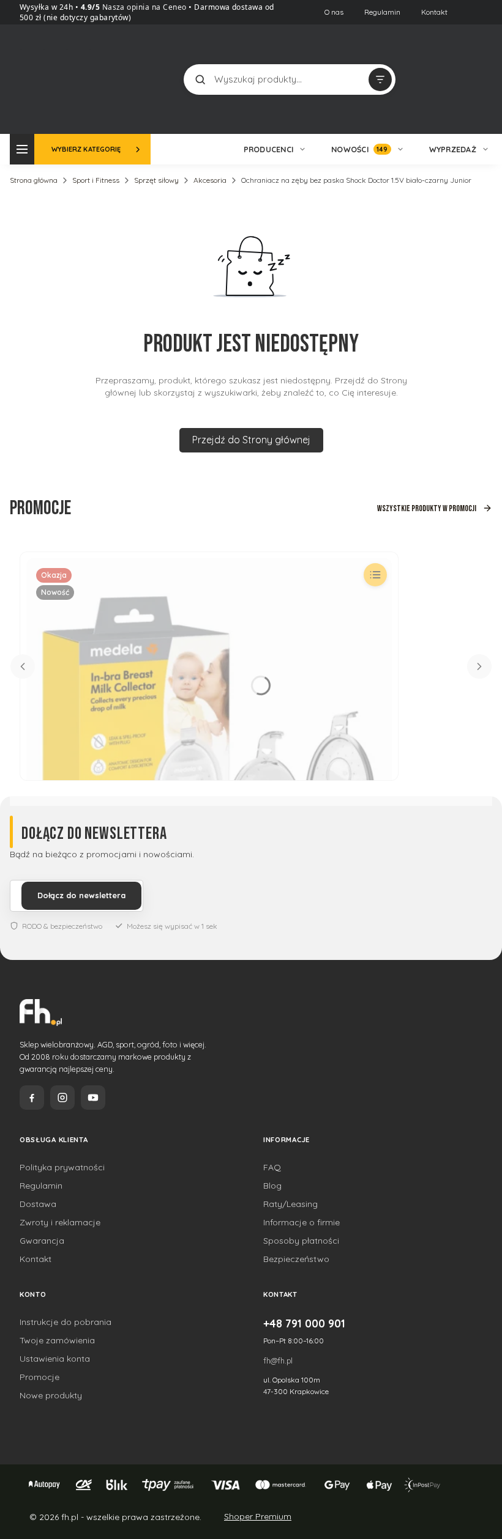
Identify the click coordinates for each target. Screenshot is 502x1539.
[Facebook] (32, 1097)
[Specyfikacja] (375, 574)
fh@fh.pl (278, 1360)
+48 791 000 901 (304, 1323)
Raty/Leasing (290, 1203)
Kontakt (434, 12)
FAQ (272, 1167)
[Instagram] (62, 1097)
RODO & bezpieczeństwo (62, 926)
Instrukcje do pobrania (65, 1321)
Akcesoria (210, 180)
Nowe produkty (51, 1395)
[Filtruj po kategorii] (380, 79)
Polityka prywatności (62, 1167)
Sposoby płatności (301, 1240)
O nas (333, 12)
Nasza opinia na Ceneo (143, 7)
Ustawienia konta (55, 1358)
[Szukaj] (200, 79)
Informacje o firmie (301, 1222)
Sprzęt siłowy (156, 180)
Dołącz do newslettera (81, 895)
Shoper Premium (257, 1516)
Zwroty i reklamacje (60, 1222)
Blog (272, 1185)
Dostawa (38, 1203)
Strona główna (34, 180)
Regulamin (382, 12)
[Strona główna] (65, 78)
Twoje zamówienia (57, 1340)
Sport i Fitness (95, 180)
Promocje (39, 1376)
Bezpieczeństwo (296, 1258)
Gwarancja (42, 1240)
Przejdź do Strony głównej (251, 440)
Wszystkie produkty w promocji (426, 508)
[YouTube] (93, 1097)
